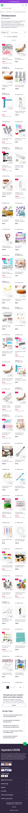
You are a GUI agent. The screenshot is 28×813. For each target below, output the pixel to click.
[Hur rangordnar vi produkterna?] (4, 36)
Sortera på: (9, 36)
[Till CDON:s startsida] (2, 5)
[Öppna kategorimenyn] (25, 5)
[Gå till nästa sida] (23, 687)
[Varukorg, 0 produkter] (22, 5)
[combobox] (14, 8)
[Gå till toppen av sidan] (24, 743)
